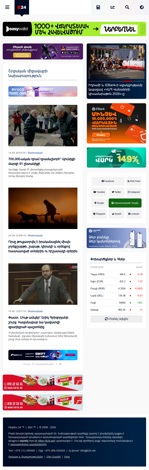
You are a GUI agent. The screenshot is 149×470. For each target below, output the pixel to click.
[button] (94, 81)
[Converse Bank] (116, 238)
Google (100, 203)
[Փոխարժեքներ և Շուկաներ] (112, 8)
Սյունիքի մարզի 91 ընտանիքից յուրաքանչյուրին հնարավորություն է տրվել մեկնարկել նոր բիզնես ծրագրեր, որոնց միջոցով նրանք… (41, 172)
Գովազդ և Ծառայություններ (25, 456)
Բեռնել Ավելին (118, 318)
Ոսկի (93, 302)
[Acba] (116, 157)
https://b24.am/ (46, 440)
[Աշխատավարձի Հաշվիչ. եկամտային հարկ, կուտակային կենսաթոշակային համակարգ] (98, 8)
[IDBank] (116, 123)
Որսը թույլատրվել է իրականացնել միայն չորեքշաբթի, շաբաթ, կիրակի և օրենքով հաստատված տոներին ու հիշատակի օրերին (42, 246)
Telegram (100, 214)
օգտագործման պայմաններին (28, 444)
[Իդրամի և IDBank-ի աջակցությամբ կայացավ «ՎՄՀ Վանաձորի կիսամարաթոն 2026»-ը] (116, 62)
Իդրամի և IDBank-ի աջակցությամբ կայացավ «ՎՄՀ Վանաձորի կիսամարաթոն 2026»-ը (115, 89)
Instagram (135, 192)
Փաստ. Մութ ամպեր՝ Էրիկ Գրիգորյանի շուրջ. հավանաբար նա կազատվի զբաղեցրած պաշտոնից (38, 322)
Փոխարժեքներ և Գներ (107, 259)
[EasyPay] (74, 29)
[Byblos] (43, 51)
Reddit (117, 214)
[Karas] (43, 383)
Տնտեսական (35, 153)
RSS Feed (135, 181)
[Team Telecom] (42, 91)
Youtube (100, 192)
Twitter (117, 192)
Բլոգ (67, 456)
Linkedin (134, 214)
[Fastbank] (42, 355)
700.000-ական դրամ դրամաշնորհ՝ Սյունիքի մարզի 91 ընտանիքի (41, 161)
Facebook (109, 181)
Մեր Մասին (54, 456)
